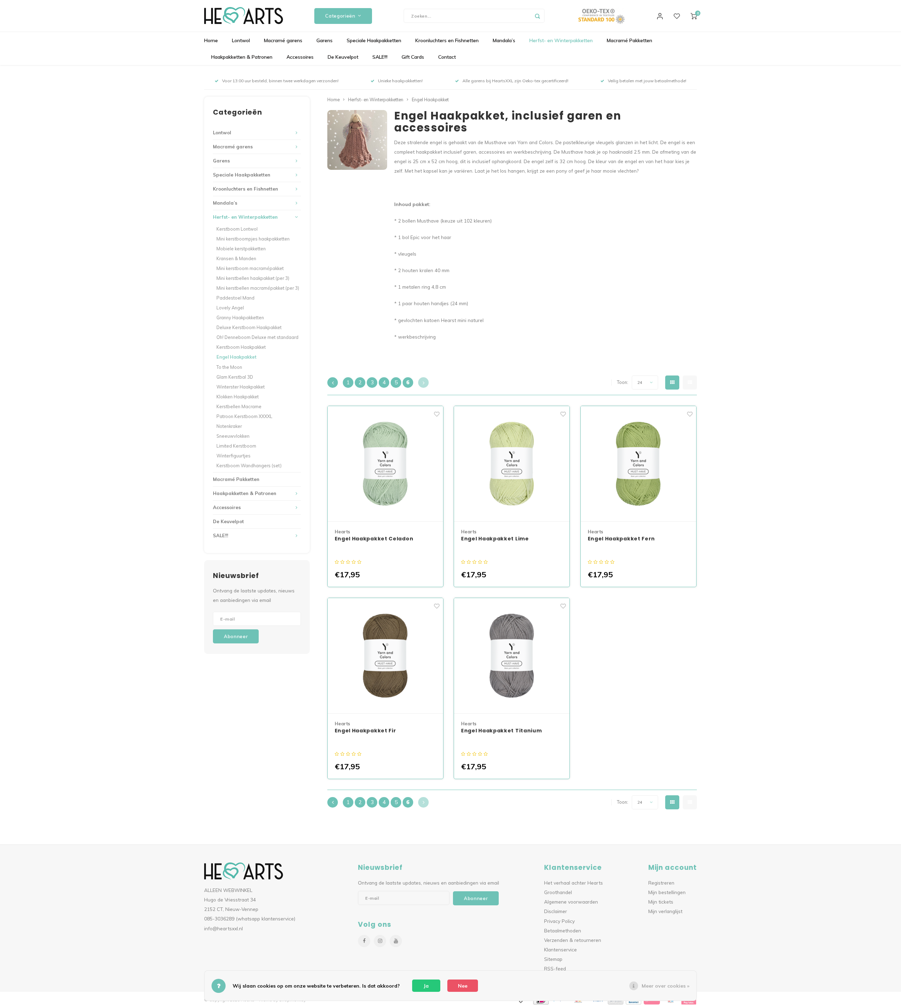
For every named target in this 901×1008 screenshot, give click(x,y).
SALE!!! (380, 57)
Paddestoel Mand (235, 298)
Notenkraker (229, 426)
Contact (447, 57)
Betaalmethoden (562, 930)
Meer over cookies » (665, 986)
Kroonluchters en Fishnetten (447, 40)
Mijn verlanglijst (665, 911)
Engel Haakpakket (236, 357)
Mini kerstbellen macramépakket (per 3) (257, 288)
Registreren (661, 883)
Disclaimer (555, 911)
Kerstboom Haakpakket (241, 347)
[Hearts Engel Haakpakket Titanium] (511, 656)
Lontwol (241, 40)
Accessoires (300, 57)
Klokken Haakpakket (237, 396)
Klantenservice (560, 949)
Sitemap (553, 959)
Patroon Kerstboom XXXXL (244, 416)
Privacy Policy (559, 921)
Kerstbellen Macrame (239, 406)
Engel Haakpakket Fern (621, 538)
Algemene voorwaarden (571, 902)
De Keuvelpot (343, 57)
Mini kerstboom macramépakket (250, 268)
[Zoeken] (537, 16)
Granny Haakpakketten (240, 317)
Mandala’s (504, 40)
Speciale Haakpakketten (374, 40)
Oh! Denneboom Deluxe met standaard (257, 337)
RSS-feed (555, 968)
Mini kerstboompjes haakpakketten (253, 239)
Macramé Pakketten (629, 40)
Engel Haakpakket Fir (365, 730)
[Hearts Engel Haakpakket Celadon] (385, 464)
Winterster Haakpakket (240, 387)
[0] (694, 15)
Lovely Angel (230, 307)
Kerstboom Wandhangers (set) (249, 465)
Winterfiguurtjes (233, 455)
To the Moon (229, 367)
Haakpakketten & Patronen (241, 57)
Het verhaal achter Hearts (573, 883)
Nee (462, 986)
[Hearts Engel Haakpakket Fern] (638, 464)
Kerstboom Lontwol (237, 229)
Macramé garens (283, 40)
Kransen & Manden (236, 258)
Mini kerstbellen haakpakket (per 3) (252, 278)
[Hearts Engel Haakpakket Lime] (511, 464)
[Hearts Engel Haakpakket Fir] (385, 656)
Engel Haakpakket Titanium (501, 730)
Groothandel (558, 892)
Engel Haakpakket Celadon (374, 538)
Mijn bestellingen (667, 892)
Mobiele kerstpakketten (241, 248)
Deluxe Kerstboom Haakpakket (249, 327)
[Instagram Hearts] (380, 941)
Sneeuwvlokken (233, 436)
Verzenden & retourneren (572, 940)
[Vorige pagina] (332, 382)
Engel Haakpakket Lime (495, 538)
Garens (324, 40)
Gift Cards (413, 57)
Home (211, 40)
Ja (426, 986)
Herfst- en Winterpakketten (561, 40)
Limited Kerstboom (236, 446)
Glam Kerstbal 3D (234, 377)
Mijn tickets (660, 902)
